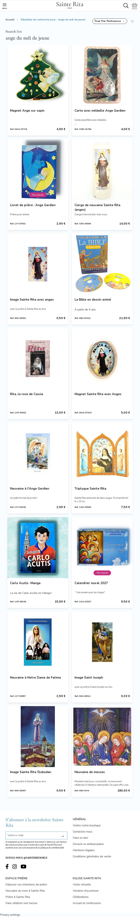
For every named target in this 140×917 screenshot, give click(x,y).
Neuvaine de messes (90, 772)
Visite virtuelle (82, 885)
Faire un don (80, 838)
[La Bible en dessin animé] (102, 264)
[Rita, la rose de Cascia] (37, 358)
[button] (109, 21)
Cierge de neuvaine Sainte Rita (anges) (97, 207)
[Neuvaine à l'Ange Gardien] (37, 453)
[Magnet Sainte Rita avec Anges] (102, 358)
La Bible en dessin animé (93, 300)
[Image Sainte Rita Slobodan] (37, 736)
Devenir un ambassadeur (88, 844)
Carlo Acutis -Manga (25, 583)
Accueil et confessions (87, 903)
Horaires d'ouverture (86, 891)
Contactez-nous (82, 832)
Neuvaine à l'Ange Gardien (29, 489)
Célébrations (81, 897)
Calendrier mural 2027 (91, 583)
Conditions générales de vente (92, 856)
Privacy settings (10, 915)
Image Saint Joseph (89, 677)
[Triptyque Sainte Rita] (102, 453)
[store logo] (70, 4)
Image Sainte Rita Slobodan (30, 772)
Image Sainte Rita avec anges (32, 300)
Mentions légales (84, 850)
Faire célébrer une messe (21, 903)
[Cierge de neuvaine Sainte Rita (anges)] (102, 169)
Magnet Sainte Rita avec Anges (98, 394)
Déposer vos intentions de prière (26, 885)
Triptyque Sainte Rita (90, 489)
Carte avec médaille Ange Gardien (100, 111)
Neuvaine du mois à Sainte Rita (25, 891)
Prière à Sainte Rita (17, 897)
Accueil (9, 19)
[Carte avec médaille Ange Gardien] (102, 75)
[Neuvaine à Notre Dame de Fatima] (37, 642)
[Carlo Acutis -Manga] (37, 547)
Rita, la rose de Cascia (26, 394)
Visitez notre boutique (87, 825)
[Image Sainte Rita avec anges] (37, 264)
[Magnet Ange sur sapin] (37, 75)
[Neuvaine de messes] (102, 736)
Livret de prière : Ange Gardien (33, 205)
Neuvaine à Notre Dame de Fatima (35, 677)
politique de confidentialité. (52, 847)
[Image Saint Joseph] (102, 642)
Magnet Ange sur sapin (27, 111)
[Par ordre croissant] (132, 21)
